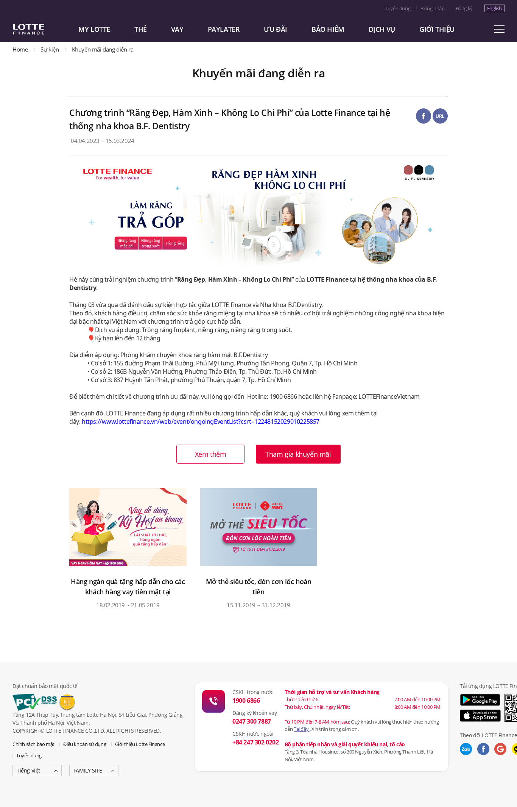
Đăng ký (464, 8)
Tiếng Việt (28, 770)
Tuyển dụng (397, 8)
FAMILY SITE (87, 770)
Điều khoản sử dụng (84, 744)
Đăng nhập (432, 8)
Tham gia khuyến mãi (298, 454)
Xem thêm (210, 454)
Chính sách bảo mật (33, 744)
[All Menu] (499, 29)
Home (20, 49)
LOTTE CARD (38, 29)
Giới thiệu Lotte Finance (140, 744)
